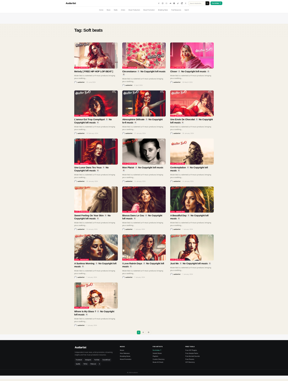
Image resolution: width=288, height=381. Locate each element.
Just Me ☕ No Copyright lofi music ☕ (190, 263)
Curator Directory (158, 359)
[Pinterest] (181, 3)
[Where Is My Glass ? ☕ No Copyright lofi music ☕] (96, 295)
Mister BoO (84, 67)
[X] (185, 3)
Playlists (155, 356)
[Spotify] (174, 3)
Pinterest (93, 364)
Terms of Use (151, 372)
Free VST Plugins (191, 350)
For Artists (216, 3)
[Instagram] (162, 3)
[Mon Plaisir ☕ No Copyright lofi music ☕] (144, 152)
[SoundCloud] (170, 3)
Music (122, 350)
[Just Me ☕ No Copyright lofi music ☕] (192, 247)
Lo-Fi (77, 67)
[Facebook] (159, 3)
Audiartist (71, 3)
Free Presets (189, 359)
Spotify (78, 364)
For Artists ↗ (157, 350)
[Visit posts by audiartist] (75, 82)
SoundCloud (106, 360)
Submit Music (157, 353)
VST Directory (190, 362)
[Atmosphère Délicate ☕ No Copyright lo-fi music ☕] (144, 103)
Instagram (88, 360)
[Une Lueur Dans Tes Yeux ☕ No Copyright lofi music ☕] (96, 152)
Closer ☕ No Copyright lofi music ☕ (190, 71)
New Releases (125, 353)
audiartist (81, 82)
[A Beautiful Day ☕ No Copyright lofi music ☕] (192, 200)
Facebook (79, 360)
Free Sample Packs (191, 353)
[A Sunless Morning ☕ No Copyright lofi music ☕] (96, 247)
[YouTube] (166, 3)
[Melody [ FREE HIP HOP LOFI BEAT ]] (96, 55)
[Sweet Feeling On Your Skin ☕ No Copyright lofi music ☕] (96, 200)
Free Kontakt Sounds (192, 356)
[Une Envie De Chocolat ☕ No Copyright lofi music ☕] (192, 103)
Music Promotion (125, 359)
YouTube (96, 360)
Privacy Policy (143, 372)
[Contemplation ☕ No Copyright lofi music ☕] (192, 152)
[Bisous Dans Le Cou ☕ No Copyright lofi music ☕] (144, 200)
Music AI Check (158, 362)
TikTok (85, 364)
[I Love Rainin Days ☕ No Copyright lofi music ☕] (144, 247)
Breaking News (125, 356)
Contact (158, 372)
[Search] (207, 3)
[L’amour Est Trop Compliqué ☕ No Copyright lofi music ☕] (96, 103)
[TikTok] (178, 3)
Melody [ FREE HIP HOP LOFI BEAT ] (93, 71)
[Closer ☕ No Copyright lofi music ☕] (192, 55)
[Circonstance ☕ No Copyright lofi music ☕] (144, 55)
